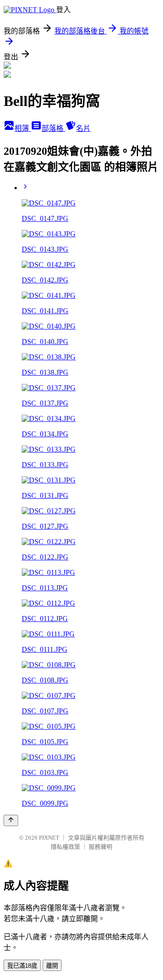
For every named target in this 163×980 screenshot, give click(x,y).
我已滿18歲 (22, 965)
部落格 (53, 128)
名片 (83, 128)
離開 (52, 965)
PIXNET (49, 837)
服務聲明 (100, 846)
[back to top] (11, 820)
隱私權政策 (65, 846)
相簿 (22, 128)
